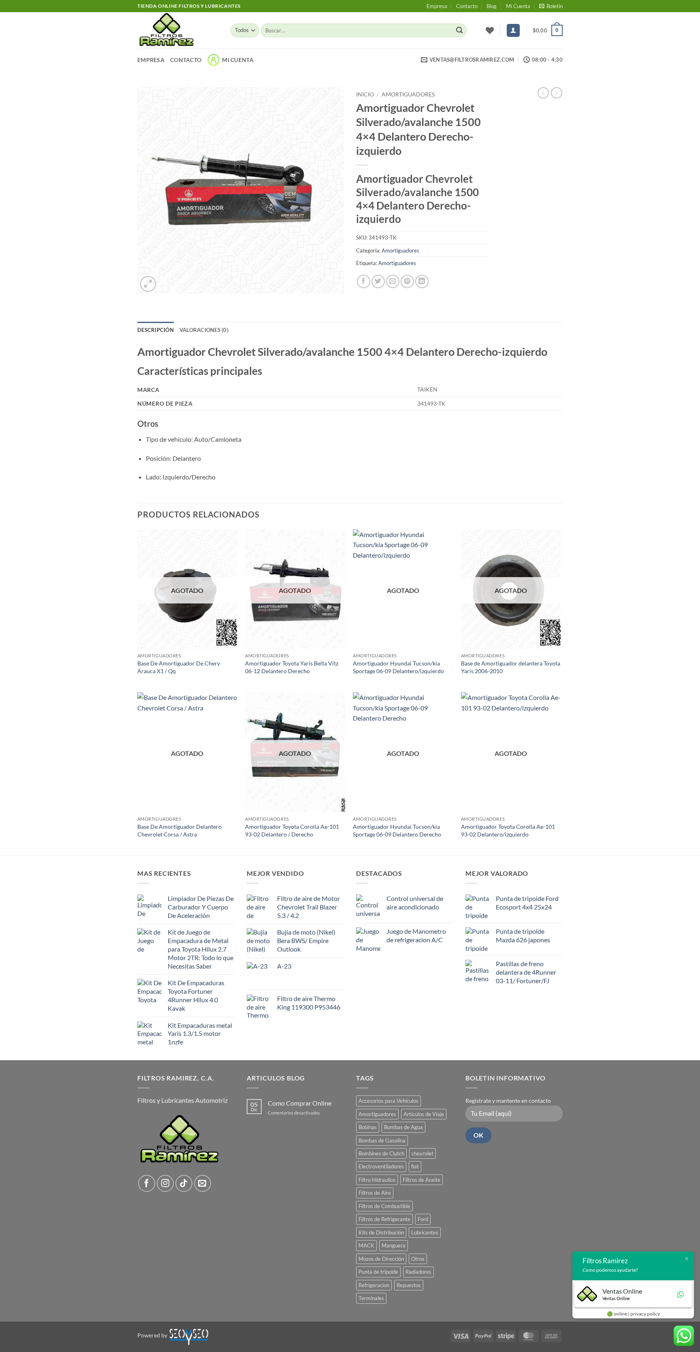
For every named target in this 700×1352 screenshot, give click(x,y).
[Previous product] (556, 92)
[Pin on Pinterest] (407, 281)
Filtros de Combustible (384, 1206)
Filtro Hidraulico (377, 1180)
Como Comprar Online (299, 1103)
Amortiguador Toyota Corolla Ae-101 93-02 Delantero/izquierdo (508, 830)
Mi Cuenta (518, 6)
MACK (366, 1245)
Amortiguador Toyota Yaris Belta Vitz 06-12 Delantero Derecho (291, 667)
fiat (415, 1166)
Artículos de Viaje (423, 1114)
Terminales (371, 1298)
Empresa (437, 6)
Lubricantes (424, 1232)
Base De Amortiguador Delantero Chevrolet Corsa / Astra (179, 830)
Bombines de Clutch (381, 1153)
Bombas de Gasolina (382, 1140)
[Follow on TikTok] (183, 1183)
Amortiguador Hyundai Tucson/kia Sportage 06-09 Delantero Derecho (397, 830)
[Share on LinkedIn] (422, 281)
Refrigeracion (374, 1285)
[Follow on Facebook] (146, 1183)
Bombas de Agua (403, 1127)
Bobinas (368, 1127)
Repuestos (409, 1285)
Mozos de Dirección (381, 1259)
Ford (423, 1219)
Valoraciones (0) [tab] (203, 330)
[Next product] (543, 92)
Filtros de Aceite (421, 1180)
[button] (551, 6)
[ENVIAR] (459, 30)
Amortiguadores (408, 94)
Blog (492, 6)
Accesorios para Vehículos (388, 1100)
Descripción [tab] (155, 330)
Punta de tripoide (378, 1272)
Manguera (393, 1245)
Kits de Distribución (381, 1232)
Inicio (365, 94)
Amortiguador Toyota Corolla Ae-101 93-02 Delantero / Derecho (292, 830)
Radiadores (418, 1272)
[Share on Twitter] (378, 281)
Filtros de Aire (375, 1192)
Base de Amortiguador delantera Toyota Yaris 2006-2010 (510, 667)
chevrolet (422, 1153)
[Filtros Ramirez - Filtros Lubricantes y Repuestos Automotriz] (177, 30)
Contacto (467, 6)
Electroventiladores (381, 1166)
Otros (418, 1259)
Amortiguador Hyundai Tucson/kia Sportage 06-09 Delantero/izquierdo (398, 667)
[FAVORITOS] (490, 30)
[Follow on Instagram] (165, 1183)
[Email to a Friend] (392, 281)
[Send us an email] (202, 1183)
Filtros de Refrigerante (384, 1219)
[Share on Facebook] (363, 281)
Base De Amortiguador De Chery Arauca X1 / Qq (178, 667)
